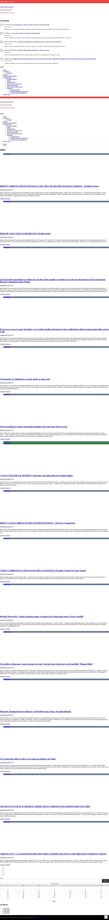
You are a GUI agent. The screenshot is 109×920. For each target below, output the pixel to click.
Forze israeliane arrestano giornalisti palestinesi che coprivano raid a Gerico (33, 427)
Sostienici (9, 73)
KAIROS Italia (11, 82)
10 (8, 892)
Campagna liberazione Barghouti (19, 91)
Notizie (5, 74)
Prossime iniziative (12, 79)
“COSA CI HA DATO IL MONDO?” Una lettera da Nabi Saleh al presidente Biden (36, 475)
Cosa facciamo (7, 77)
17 (4, 874)
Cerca (1, 878)
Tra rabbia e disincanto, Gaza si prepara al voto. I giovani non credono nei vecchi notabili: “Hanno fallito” (46, 664)
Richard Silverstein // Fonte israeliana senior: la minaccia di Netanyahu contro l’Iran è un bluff (41, 616)
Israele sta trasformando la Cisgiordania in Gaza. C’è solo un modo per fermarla (39, 41)
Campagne (10, 88)
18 (23, 894)
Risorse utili (6, 94)
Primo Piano (6, 154)
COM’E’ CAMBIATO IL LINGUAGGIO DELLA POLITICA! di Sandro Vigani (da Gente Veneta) (43, 570)
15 (85, 892)
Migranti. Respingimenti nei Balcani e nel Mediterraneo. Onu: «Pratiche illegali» (35, 711)
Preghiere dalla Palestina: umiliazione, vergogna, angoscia (33, 50)
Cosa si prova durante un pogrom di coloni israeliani (26, 33)
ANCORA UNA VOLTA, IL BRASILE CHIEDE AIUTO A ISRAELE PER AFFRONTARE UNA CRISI (45, 806)
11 (23, 892)
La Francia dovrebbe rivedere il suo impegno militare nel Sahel (28, 759)
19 (39, 894)
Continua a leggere (5, 198)
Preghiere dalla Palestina (10, 76)
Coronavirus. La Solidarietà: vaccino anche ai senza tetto (25, 379)
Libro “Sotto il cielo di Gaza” (15, 87)
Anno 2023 (6, 910)
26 (39, 897)
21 (70, 894)
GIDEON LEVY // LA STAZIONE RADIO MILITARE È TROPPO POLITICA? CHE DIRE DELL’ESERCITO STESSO (53, 854)
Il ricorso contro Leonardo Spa (18, 93)
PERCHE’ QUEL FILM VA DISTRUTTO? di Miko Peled (25, 233)
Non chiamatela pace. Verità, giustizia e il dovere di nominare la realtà (30, 24)
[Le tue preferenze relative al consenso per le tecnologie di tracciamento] (106, 917)
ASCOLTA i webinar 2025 (14, 83)
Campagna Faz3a (15, 90)
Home (5, 70)
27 (54, 897)
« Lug (53, 901)
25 (23, 897)
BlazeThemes (37, 917)
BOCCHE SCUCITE (6, 10)
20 (54, 894)
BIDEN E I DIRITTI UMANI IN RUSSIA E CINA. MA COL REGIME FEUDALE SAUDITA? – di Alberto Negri (49, 186)
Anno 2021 (6, 913)
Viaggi (8, 80)
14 (70, 892)
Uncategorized (7, 679)
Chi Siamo (6, 71)
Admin (2, 189)
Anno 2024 (6, 908)
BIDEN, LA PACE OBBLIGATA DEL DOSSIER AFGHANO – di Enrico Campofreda (37, 523)
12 (39, 892)
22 (85, 894)
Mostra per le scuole (12, 85)
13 (54, 892)
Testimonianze (7, 443)
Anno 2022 (6, 911)
